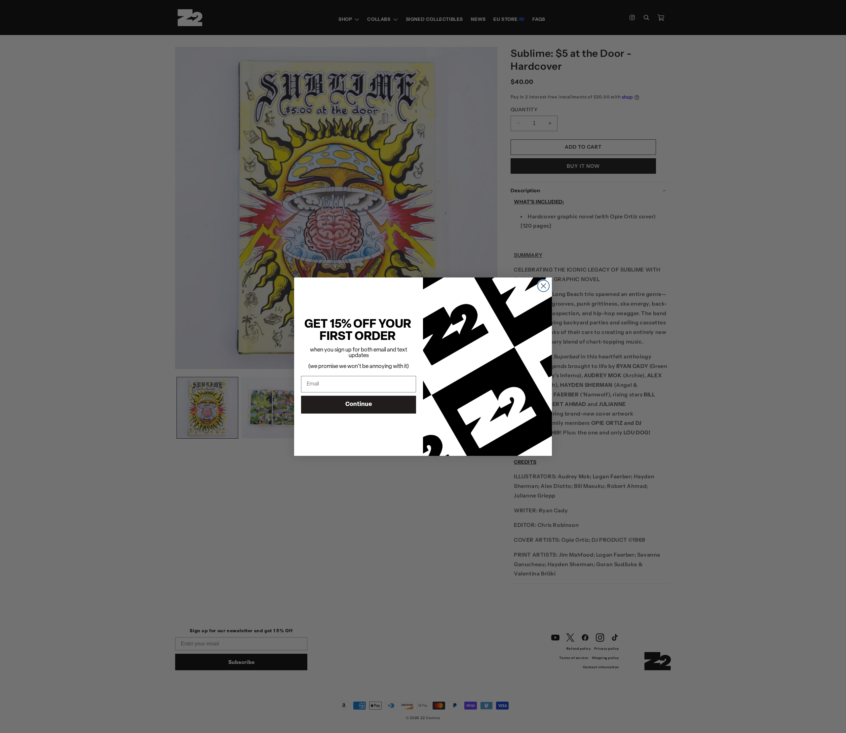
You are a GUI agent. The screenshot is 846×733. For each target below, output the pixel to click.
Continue (358, 405)
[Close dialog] (543, 286)
